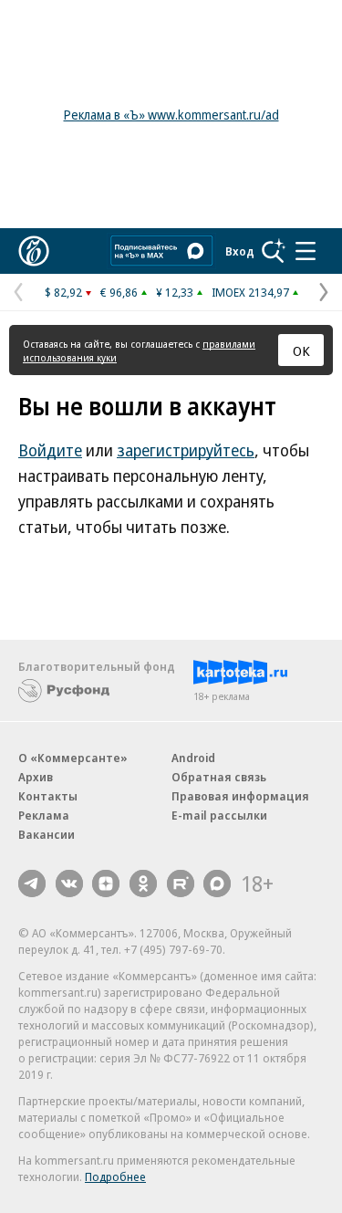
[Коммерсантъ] (33, 251)
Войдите (50, 450)
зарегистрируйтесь (185, 450)
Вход (239, 251)
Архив (35, 777)
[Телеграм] (32, 883)
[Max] (217, 883)
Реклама (43, 815)
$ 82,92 (63, 292)
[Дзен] (105, 883)
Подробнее (115, 1176)
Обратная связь (218, 777)
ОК (301, 350)
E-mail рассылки (219, 815)
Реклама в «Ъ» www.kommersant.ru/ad (171, 114)
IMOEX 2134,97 (250, 292)
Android (193, 757)
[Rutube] (180, 883)
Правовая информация (240, 796)
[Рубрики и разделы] (305, 251)
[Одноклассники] (143, 883)
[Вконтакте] (69, 883)
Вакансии (46, 834)
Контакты (48, 796)
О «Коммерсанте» (73, 757)
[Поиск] (273, 251)
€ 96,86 (119, 292)
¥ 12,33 (174, 292)
